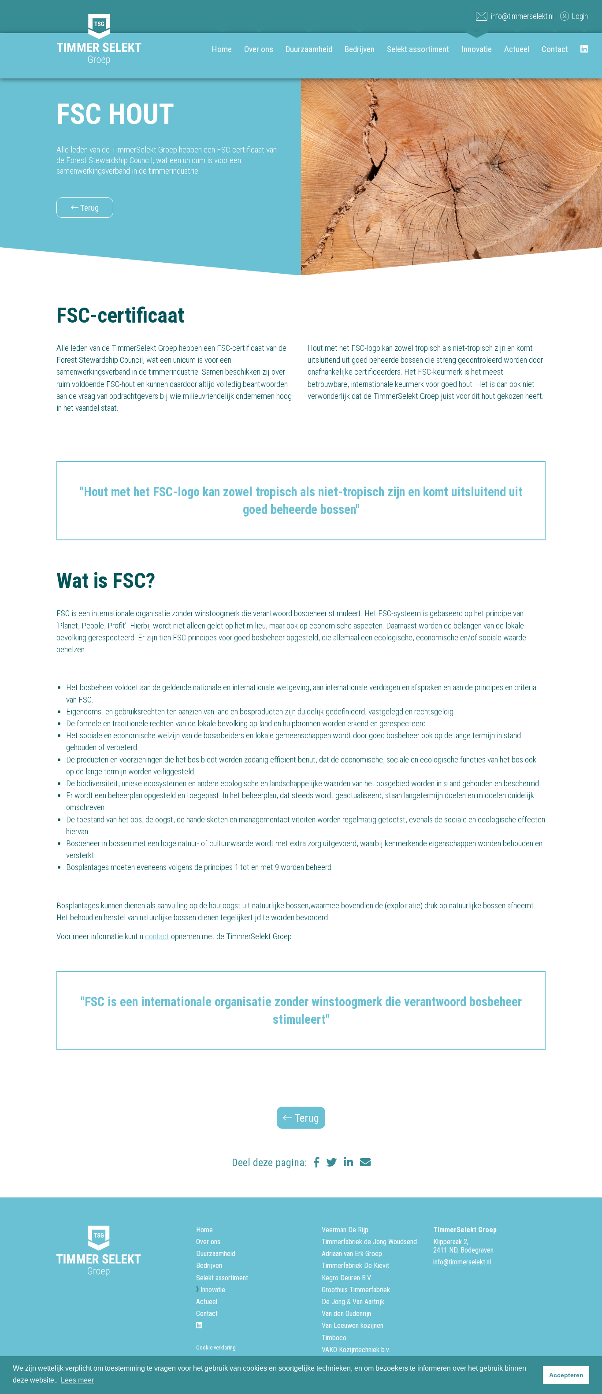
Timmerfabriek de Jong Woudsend (369, 1242)
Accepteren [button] (566, 1375)
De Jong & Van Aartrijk (353, 1301)
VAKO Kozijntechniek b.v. (356, 1350)
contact (157, 936)
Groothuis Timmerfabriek (356, 1290)
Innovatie (476, 49)
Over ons (258, 49)
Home (222, 49)
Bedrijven (360, 49)
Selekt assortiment (418, 49)
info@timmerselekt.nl (522, 16)
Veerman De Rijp (345, 1230)
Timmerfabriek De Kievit (355, 1265)
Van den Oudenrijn (346, 1313)
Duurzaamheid (309, 49)
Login (580, 16)
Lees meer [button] (77, 1380)
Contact (555, 49)
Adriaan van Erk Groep (352, 1253)
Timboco (334, 1338)
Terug (88, 208)
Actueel (516, 49)
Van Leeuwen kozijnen (352, 1325)
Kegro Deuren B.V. (347, 1278)
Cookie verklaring (216, 1347)
